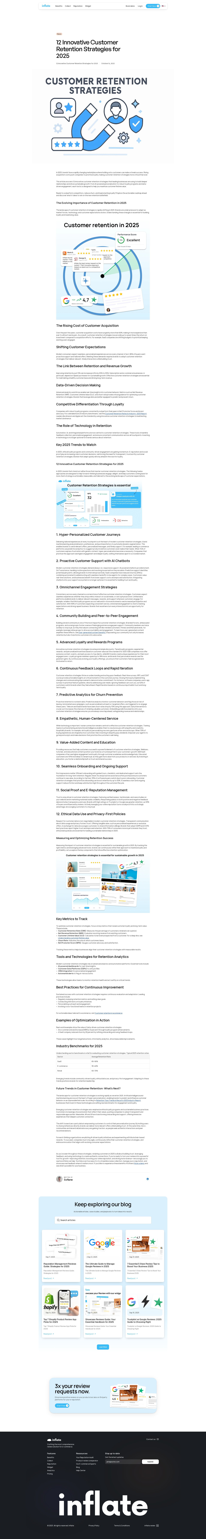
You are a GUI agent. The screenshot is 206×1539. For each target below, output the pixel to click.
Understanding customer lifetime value (73, 938)
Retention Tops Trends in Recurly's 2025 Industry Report (118, 1100)
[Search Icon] (103, 1220)
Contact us (151, 1439)
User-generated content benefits (92, 632)
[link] (130, 6)
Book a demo (139, 1163)
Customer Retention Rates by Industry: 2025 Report (126, 413)
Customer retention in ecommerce (108, 1013)
